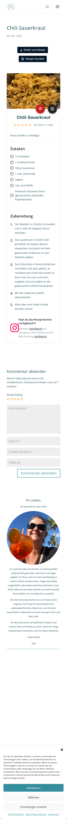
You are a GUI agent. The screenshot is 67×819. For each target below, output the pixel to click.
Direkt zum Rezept (34, 49)
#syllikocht (41, 336)
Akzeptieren (33, 788)
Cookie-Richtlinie (16, 814)
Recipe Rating (15, 394)
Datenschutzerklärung (36, 814)
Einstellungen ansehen (33, 807)
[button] (62, 749)
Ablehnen (33, 797)
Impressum (53, 814)
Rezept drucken (34, 58)
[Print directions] (52, 108)
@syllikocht (36, 328)
